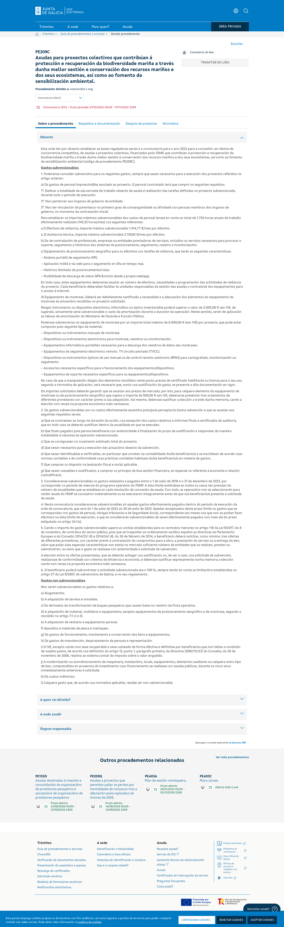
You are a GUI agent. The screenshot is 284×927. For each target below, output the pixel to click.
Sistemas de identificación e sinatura (121, 860)
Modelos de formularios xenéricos (59, 882)
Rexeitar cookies (231, 920)
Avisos (161, 870)
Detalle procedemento (125, 34)
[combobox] (59, 97)
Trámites (48, 34)
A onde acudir (50, 714)
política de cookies (90, 922)
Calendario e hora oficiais (114, 854)
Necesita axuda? (167, 849)
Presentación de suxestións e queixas (61, 865)
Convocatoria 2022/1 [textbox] (49, 98)
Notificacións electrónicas (54, 887)
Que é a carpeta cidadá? (112, 865)
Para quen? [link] (100, 27)
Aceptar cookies (262, 920)
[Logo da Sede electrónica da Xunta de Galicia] (59, 10)
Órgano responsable (55, 729)
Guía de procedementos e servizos (83, 34)
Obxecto (46, 137)
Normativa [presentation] (170, 123)
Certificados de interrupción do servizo (182, 875)
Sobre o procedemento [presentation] (55, 123)
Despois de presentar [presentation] (141, 123)
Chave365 (43, 854)
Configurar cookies (196, 920)
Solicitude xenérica (49, 876)
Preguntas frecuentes (171, 881)
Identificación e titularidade (115, 849)
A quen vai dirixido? (55, 700)
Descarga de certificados (53, 871)
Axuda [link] (128, 27)
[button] (246, 11)
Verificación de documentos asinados (61, 860)
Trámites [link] (46, 27)
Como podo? (165, 886)
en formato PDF (237, 743)
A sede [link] (72, 27)
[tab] (55, 123)
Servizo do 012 (166, 854)
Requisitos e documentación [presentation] (99, 123)
